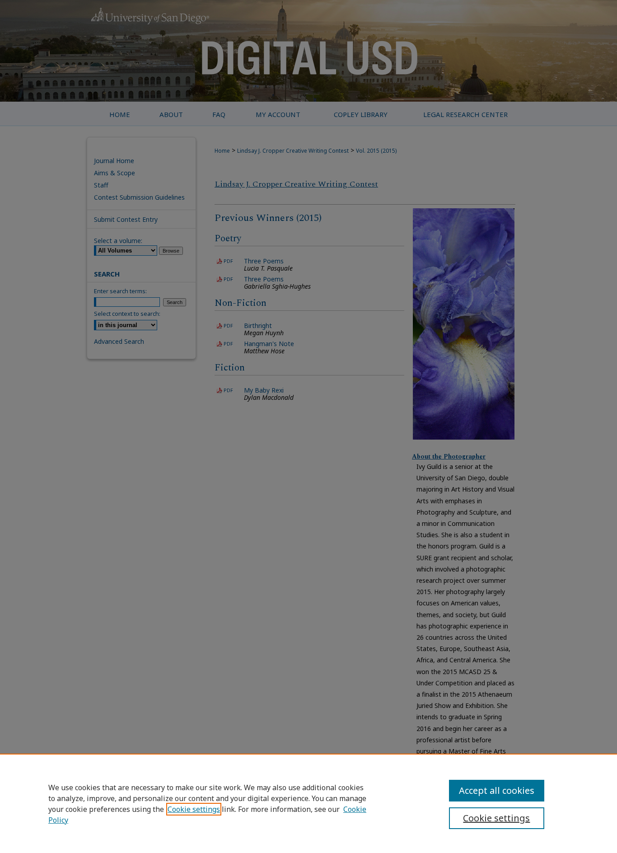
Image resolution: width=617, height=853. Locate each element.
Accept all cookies (496, 790)
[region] (308, 803)
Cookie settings (194, 809)
